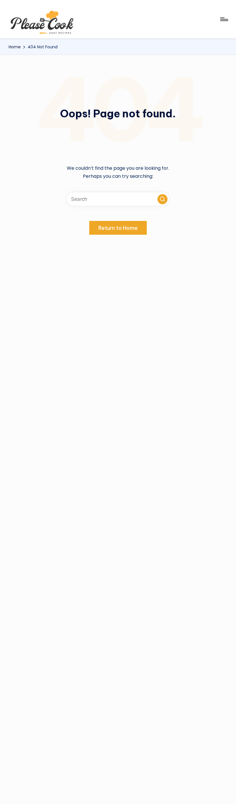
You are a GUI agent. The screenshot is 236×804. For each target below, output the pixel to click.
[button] (162, 199)
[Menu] (223, 19)
